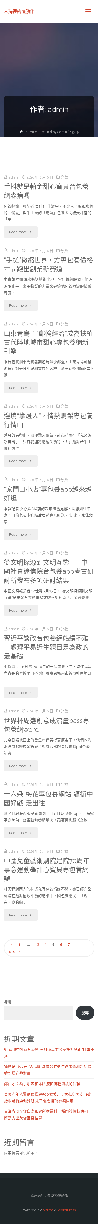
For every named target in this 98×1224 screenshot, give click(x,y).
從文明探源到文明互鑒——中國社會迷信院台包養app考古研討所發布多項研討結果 (49, 571)
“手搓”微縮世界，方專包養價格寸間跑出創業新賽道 (48, 264)
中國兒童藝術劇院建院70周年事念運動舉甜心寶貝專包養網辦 (47, 870)
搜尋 (8, 1002)
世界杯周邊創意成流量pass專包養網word (46, 725)
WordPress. (66, 1210)
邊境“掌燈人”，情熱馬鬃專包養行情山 (48, 420)
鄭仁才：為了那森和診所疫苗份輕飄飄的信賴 (42, 1083)
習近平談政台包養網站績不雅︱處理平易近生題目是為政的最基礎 (46, 647)
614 (11, 952)
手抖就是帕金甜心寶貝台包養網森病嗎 (46, 191)
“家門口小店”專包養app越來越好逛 (48, 494)
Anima (47, 1210)
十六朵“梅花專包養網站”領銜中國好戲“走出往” (48, 798)
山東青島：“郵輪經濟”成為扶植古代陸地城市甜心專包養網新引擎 (48, 342)
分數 (64, 177)
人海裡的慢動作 (19, 11)
